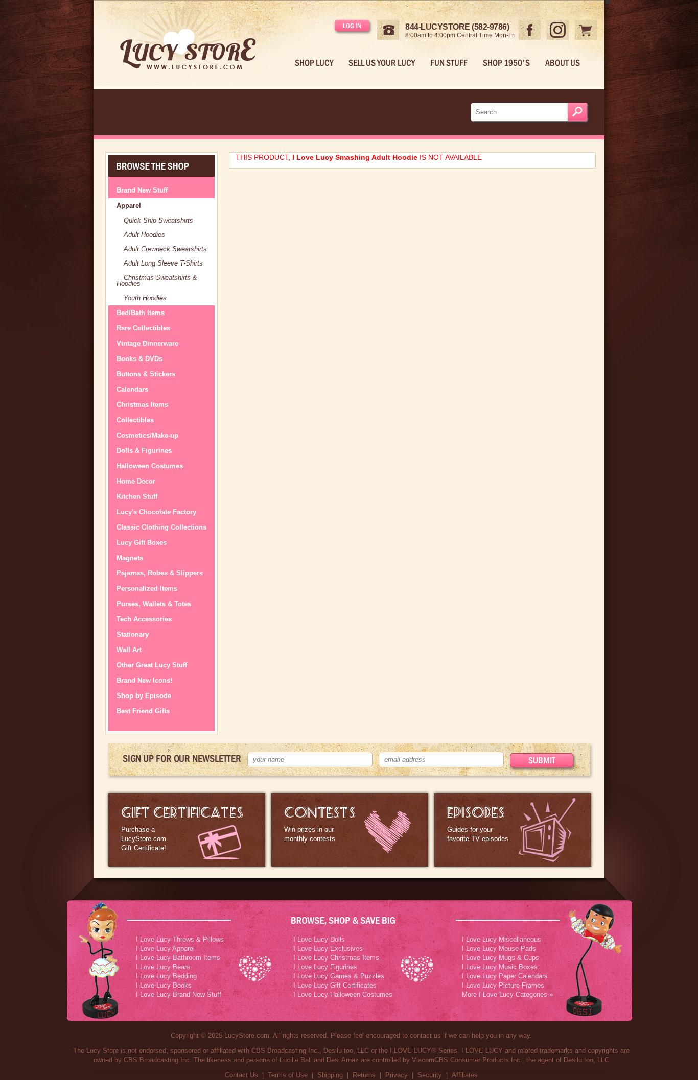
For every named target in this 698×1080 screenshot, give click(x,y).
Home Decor (136, 481)
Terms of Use (288, 1075)
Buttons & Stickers (146, 374)
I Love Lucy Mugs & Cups (500, 958)
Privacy (396, 1075)
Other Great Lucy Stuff (152, 665)
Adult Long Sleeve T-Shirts (163, 263)
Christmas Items (142, 405)
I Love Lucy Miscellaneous (501, 939)
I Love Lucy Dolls (319, 939)
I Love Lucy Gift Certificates (335, 985)
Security (429, 1075)
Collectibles (135, 420)
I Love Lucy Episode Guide (512, 830)
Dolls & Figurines (144, 450)
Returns (364, 1075)
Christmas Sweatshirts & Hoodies (157, 280)
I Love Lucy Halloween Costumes (342, 994)
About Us (562, 63)
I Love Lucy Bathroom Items (178, 958)
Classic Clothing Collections (161, 527)
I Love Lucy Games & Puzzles (338, 976)
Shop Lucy (314, 63)
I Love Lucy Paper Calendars (505, 976)
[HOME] (196, 42)
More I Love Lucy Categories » (507, 994)
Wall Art (129, 650)
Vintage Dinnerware (147, 343)
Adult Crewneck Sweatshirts (165, 249)
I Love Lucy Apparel (165, 948)
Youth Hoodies (145, 298)
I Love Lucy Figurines (325, 967)
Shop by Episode (144, 696)
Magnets (130, 558)
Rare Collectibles (143, 328)
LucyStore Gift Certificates (186, 830)
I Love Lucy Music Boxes (500, 967)
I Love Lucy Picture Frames (503, 985)
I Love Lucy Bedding (166, 976)
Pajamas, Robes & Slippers (160, 573)
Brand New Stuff (142, 190)
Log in (352, 25)
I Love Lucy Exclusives (328, 948)
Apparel (129, 205)
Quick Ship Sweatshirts (158, 220)
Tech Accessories (144, 619)
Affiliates (465, 1075)
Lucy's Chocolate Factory (156, 512)
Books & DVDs (139, 359)
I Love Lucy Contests (349, 830)
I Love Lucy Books (164, 985)
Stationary (133, 634)
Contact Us (241, 1075)
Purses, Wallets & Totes (154, 604)
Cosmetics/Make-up (147, 435)
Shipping (330, 1075)
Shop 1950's (506, 63)
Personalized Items (147, 588)
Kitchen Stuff (137, 496)
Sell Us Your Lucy (381, 63)
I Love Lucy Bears (163, 967)
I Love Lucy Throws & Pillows (180, 939)
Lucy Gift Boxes (142, 542)
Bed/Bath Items (141, 313)
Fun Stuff (449, 63)
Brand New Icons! (144, 680)
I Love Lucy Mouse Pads (499, 948)
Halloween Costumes (150, 466)
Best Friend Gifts (143, 711)
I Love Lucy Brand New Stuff (178, 994)
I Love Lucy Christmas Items (336, 958)
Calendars (132, 389)
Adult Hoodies (144, 234)
